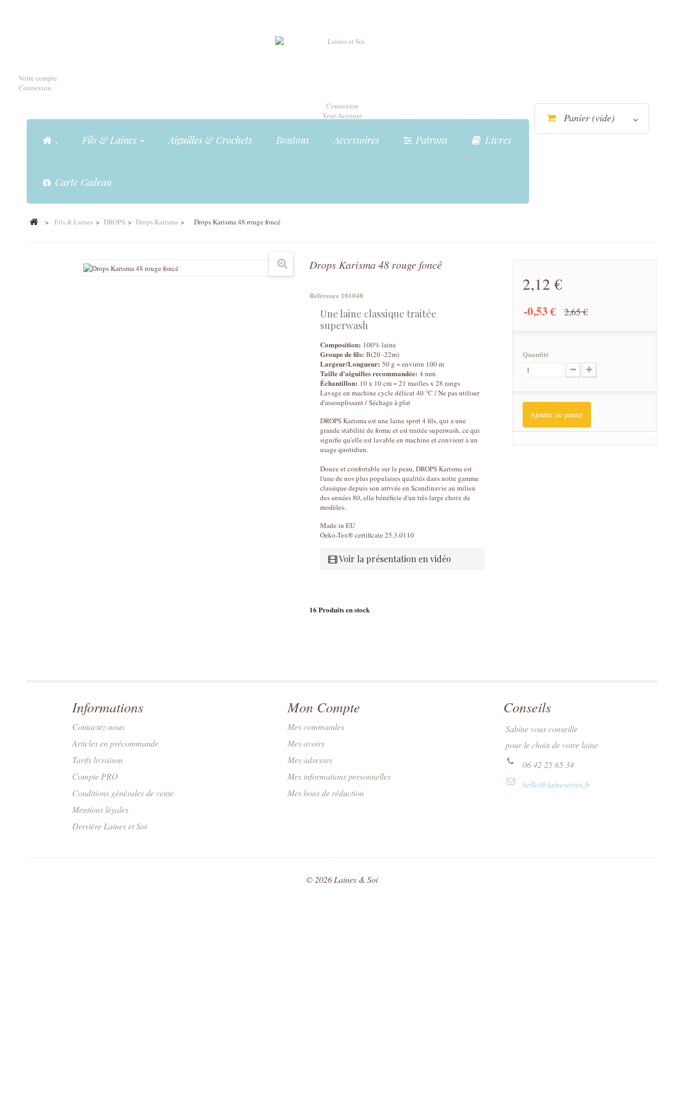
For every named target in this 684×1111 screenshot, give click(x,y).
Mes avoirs (305, 743)
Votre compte (38, 78)
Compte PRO (95, 776)
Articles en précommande (115, 743)
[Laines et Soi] (342, 64)
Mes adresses (309, 759)
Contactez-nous (98, 726)
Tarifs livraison (97, 759)
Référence (324, 295)
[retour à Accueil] (34, 222)
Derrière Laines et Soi (109, 826)
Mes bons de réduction (325, 792)
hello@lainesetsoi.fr (556, 784)
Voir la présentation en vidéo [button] (394, 558)
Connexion (35, 87)
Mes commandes (315, 726)
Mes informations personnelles (339, 776)
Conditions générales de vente (123, 792)
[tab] (402, 558)
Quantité (536, 354)
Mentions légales (100, 809)
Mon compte (323, 706)
